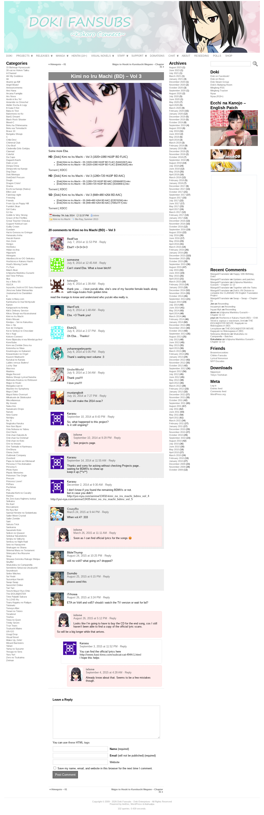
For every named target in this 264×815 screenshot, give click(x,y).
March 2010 (175, 455)
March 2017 (175, 212)
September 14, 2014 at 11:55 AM (86, 460)
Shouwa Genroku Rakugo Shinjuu (23, 559)
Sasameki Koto (13, 530)
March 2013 (175, 351)
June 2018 (174, 168)
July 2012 (174, 374)
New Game (12, 414)
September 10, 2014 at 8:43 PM (86, 416)
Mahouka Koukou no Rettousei (21, 380)
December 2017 (177, 186)
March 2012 (175, 386)
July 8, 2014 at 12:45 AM (82, 262)
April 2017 (174, 209)
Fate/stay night (13, 195)
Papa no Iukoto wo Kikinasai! (20, 461)
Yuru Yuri (10, 654)
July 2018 (174, 166)
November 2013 (177, 328)
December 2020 (177, 82)
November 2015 (177, 258)
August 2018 (175, 163)
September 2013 (177, 333)
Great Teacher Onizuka (18, 221)
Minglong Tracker (219, 90)
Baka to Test (12, 111)
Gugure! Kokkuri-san (16, 223)
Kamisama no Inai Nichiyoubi (20, 302)
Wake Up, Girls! (14, 640)
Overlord (10, 458)
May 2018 (174, 171)
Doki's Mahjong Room (221, 85)
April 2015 (174, 278)
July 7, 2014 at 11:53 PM (82, 242)
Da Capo (10, 157)
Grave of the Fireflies (16, 218)
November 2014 (177, 293)
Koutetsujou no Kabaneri (18, 351)
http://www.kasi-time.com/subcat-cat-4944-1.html (110, 654)
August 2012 (175, 371)
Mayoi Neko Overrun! (17, 394)
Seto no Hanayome (15, 544)
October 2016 (176, 226)
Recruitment (12, 507)
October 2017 (176, 192)
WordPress (136, 804)
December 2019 (177, 116)
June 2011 (174, 412)
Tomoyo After (12, 608)
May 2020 (174, 102)
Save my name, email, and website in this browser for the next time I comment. (105, 768)
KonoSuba (11, 342)
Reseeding (223, 303)
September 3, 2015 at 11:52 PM (99, 646)
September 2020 (177, 90)
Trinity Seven (12, 622)
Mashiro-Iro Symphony (17, 388)
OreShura (11, 449)
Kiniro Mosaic (13, 319)
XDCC (63, 170)
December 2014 (177, 290)
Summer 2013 (91, 219)
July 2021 (174, 73)
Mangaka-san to (14, 386)
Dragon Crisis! (13, 183)
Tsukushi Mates (14, 628)
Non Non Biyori (13, 426)
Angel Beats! (12, 85)
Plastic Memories (14, 472)
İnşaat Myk (216, 309)
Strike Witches (13, 573)
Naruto (9, 412)
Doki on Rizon (217, 79)
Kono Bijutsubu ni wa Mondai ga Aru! (24, 339)
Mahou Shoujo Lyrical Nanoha (21, 377)
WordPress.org (218, 394)
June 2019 (174, 134)
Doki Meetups (13, 174)
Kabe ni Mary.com (15, 299)
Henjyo (9, 244)
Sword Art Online (14, 585)
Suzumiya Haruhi (14, 579)
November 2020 (177, 85)
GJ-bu (9, 212)
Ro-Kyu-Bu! (12, 510)
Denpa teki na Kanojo (16, 168)
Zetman (10, 660)
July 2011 (174, 409)
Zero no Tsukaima (15, 657)
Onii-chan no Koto (15, 441)
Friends (10, 200)
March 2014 (175, 316)
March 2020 (175, 108)
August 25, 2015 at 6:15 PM (84, 576)
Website (114, 762)
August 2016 (175, 232)
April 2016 (174, 244)
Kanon (9, 305)
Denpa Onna (12, 166)
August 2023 (175, 67)
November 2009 (177, 467)
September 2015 (177, 264)
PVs (8, 490)
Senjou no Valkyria (15, 539)
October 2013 (176, 331)
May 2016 (174, 241)
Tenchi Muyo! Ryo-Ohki (18, 591)
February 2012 (176, 388)
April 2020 (174, 105)
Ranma (9, 496)
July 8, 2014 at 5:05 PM (81, 351)
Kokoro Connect (14, 336)
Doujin (9, 180)
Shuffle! (10, 562)
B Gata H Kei (12, 108)
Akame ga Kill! (13, 82)
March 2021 (175, 76)
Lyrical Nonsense (219, 358)
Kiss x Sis (11, 325)
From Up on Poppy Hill (17, 203)
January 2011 (176, 426)
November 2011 (177, 397)
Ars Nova (11, 96)
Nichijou (10, 417)
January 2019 (176, 148)
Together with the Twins (245, 287)
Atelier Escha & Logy (16, 105)
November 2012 (177, 362)
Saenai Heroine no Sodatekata (21, 512)
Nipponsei (215, 372)
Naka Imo (11, 406)
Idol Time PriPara (14, 276)
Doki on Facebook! (219, 76)
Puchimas (11, 487)
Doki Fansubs (124, 801)
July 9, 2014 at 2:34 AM (81, 372)
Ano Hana (11, 90)
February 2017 (176, 215)
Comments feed (218, 391)
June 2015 (174, 273)
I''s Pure (10, 267)
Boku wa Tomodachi (16, 128)
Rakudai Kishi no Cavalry (18, 493)
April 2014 (174, 313)
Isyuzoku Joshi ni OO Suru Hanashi (24, 287)
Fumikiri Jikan (13, 206)
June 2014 (174, 307)
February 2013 (176, 354)
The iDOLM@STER (16, 594)
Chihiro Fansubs (218, 355)
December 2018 (177, 151)
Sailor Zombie (13, 518)
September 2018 (177, 160)
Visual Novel (12, 637)
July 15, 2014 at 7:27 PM (82, 395)
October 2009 (176, 469)
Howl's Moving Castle (17, 264)
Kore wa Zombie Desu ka (19, 345)
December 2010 (177, 429)
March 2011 (175, 420)
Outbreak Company (16, 455)
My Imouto (11, 403)
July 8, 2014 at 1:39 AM (81, 283)
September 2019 (177, 125)
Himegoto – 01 (58, 64)
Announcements (14, 87)
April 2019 (174, 140)
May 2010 (174, 449)
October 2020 (176, 87)
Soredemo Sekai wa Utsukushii (21, 567)
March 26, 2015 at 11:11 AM (90, 532)
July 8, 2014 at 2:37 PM (81, 330)
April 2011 (174, 417)
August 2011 (175, 406)
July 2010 (174, 443)
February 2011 (176, 423)
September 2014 (177, 299)
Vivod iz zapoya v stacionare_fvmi (227, 320)
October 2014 (176, 296)
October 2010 (176, 435)
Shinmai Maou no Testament (20, 550)
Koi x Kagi (11, 333)
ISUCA (9, 284)
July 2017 (174, 200)
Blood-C (10, 122)
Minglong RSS (217, 87)
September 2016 (177, 229)
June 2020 (174, 99)
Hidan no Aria (12, 250)
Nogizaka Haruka (15, 423)
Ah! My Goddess (14, 76)
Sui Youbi (10, 576)
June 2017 (174, 203)
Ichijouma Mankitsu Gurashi (20, 273)
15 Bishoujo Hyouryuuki (18, 67)
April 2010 (174, 452)
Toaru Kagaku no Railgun (18, 602)
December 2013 (177, 325)
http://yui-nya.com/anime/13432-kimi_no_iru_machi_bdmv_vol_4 (108, 496)
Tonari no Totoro (14, 611)
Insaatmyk (215, 306)
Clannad (10, 151)
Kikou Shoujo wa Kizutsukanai (21, 313)
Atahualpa (149, 804)
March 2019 (175, 142)
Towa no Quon (13, 620)
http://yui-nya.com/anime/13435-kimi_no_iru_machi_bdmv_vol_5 (92, 499)
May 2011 (174, 414)
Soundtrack (12, 570)
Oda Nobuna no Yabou (17, 429)
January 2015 (176, 287)
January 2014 (176, 322)
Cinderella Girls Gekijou (18, 148)
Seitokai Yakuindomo (16, 536)
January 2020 (176, 113)
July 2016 (174, 235)
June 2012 (174, 377)
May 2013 (174, 345)
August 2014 (175, 302)
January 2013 (176, 357)
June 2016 (174, 238)
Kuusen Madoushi (15, 357)
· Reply (102, 242)
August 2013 (175, 336)
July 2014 (174, 305)
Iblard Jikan (12, 270)
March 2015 (175, 281)
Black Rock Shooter (16, 119)
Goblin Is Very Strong (16, 215)
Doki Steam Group (219, 82)
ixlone (96, 215)
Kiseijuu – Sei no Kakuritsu (19, 322)
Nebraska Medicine (220, 334)
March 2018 (175, 177)
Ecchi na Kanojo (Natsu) (18, 189)
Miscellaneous (13, 400)
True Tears (11, 625)
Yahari (9, 646)
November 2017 (177, 189)
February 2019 (176, 145)
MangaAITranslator (220, 274)
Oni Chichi (11, 432)
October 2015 (176, 261)
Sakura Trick (12, 524)
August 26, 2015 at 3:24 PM (84, 597)
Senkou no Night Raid (17, 541)
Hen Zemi (11, 241)
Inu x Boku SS (13, 281)
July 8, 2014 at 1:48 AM (81, 310)
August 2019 (175, 128)
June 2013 (174, 342)
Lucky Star (11, 365)
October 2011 (176, 400)
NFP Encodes (217, 361)
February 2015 (176, 284)
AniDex (125, 804)
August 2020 (175, 93)
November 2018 (177, 154)
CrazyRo (73, 508)
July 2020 (174, 96)
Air (7, 79)
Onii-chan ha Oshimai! (17, 438)
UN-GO (10, 631)
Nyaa (213, 93)
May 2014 (174, 310)
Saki (8, 521)
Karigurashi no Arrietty (17, 307)
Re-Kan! (10, 504)
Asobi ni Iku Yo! (13, 99)
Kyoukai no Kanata (15, 360)
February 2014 (176, 319)
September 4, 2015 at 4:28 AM (104, 672)
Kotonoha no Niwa (15, 348)
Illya (8, 278)
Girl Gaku (11, 209)
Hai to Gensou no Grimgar (19, 232)
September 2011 (177, 403)
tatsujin (72, 280)
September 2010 (177, 438)
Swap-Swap (12, 582)
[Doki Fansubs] (132, 27)
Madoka (10, 371)
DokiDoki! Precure (15, 177)
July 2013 (174, 339)
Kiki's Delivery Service (17, 310)
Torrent (53, 170)
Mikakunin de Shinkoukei (18, 397)
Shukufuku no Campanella (19, 565)
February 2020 (176, 111)
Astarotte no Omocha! (17, 102)
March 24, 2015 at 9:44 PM (83, 512)
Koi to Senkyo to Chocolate (19, 331)
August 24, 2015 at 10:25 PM (84, 555)
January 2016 (176, 252)
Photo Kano (12, 469)
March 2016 (175, 247)
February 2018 (176, 180)
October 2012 (176, 365)
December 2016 (177, 221)
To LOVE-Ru (12, 599)
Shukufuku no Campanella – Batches (228, 335)
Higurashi (11, 252)
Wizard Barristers (15, 643)
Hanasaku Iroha (14, 235)
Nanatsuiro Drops (15, 409)
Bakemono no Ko (14, 113)
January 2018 (176, 183)
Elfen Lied (11, 192)
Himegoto (11, 255)
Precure (10, 478)
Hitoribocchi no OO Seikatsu (20, 258)
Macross (10, 368)
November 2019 (177, 119)
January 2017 (176, 218)
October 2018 (176, 157)
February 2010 (176, 458)
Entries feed (216, 388)
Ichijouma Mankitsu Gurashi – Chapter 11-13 (231, 283)
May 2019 (174, 137)
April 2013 (174, 348)
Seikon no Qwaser (15, 533)
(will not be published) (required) (133, 755)
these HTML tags (79, 742)
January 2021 (176, 79)
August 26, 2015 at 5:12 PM (90, 618)
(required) (119, 748)
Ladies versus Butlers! (17, 362)
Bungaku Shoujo (14, 134)
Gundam (10, 229)
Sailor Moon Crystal (16, 515)
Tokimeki (10, 605)
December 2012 (177, 360)
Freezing (10, 197)
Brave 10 (10, 131)
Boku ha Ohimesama (16, 125)
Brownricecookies (219, 352)
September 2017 (177, 195)
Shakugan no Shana (16, 547)
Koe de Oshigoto (14, 328)
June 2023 (174, 70)
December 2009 (177, 464)
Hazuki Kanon (13, 238)
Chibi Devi (11, 140)
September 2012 (177, 368)
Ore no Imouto (13, 443)
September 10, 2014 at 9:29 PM (92, 437)
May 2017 (174, 206)
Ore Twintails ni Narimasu (19, 446)
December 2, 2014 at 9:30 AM (85, 484)
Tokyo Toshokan (218, 375)
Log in (213, 385)
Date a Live (12, 163)
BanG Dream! (13, 116)
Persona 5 (11, 467)
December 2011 (177, 394)
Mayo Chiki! (12, 391)
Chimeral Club (13, 142)
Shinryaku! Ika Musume (18, 553)
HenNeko (11, 247)
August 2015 (175, 267)
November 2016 (177, 223)
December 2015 (177, 255)
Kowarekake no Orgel (17, 354)
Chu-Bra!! (11, 145)
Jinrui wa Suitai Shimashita (19, 290)
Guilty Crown (12, 226)
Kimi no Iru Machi (14, 316)
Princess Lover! (14, 481)
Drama (9, 186)
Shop (8, 556)
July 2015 (174, 270)
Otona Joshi (12, 452)
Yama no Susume (15, 649)
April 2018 (174, 174)
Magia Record (13, 374)
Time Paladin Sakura (16, 596)
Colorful (10, 154)
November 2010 (177, 432)
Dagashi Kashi (13, 160)
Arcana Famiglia (14, 93)
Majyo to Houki (13, 383)
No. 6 (9, 420)
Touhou (10, 617)
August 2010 (175, 441)
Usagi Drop (12, 634)
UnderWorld (75, 369)
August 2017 (175, 197)
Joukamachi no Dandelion (19, 293)
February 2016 (176, 250)
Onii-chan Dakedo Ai (16, 435)
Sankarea (11, 527)
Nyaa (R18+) (216, 96)
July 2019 (174, 131)
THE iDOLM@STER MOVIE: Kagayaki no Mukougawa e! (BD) (231, 323)
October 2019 (176, 122)
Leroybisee (216, 328)
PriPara (10, 484)
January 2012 (176, 391)
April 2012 (174, 383)
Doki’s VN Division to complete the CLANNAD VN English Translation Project (234, 293)
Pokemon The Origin (16, 475)
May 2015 (174, 276)
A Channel (11, 73)
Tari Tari (10, 588)
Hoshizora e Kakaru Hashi (19, 261)
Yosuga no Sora (14, 651)
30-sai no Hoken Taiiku (17, 70)
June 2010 (174, 446)
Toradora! (11, 614)
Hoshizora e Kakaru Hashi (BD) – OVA (238, 318)
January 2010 (176, 461)
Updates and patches (244, 279)
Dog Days (11, 171)
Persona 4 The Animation (18, 464)
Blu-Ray (79, 219)
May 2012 (174, 380)
